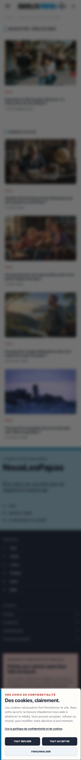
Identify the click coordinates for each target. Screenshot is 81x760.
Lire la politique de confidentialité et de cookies (33, 728)
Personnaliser (41, 751)
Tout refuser (22, 741)
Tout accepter (60, 741)
